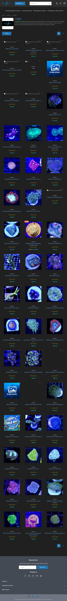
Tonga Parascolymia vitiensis (55, 308)
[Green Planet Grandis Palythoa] (33, 358)
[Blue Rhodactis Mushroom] (55, 423)
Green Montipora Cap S (33, 501)
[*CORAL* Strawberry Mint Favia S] (33, 165)
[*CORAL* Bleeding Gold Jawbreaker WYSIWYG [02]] (33, 230)
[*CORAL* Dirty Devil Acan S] (55, 262)
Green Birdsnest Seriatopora (33, 437)
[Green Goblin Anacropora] (12, 294)
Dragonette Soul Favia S (12, 469)
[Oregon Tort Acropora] (12, 423)
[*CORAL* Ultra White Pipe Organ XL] (33, 94)
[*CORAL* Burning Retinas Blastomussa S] (12, 197)
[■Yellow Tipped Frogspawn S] (55, 390)
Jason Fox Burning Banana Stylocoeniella (33, 534)
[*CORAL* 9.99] (33, 61)
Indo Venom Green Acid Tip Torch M (33, 341)
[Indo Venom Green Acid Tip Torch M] (33, 326)
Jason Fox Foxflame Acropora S (12, 147)
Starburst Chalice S (12, 501)
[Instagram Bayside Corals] (33, 575)
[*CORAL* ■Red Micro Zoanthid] (12, 42)
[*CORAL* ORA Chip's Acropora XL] (33, 197)
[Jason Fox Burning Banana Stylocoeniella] (33, 519)
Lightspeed (38, 599)
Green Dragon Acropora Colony (55, 50)
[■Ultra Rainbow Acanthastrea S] (55, 358)
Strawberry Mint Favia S (33, 179)
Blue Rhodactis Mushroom (55, 437)
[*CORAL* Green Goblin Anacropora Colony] (12, 62)
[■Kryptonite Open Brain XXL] (33, 390)
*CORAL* (15, 15)
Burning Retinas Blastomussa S (11, 211)
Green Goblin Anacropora (12, 308)
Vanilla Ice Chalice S (55, 469)
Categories (19, 3)
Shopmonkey (49, 599)
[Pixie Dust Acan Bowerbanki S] (55, 326)
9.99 (33, 68)
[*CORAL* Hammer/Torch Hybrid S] (12, 94)
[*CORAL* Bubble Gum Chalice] (33, 262)
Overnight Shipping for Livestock (13, 11)
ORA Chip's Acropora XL (33, 211)
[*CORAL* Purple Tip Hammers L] (55, 165)
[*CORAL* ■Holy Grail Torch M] (55, 69)
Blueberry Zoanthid (12, 372)
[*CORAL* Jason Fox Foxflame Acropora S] (12, 133)
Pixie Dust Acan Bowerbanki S (55, 340)
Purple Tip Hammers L (54, 179)
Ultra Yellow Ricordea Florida (12, 533)
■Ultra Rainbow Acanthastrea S (54, 372)
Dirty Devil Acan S (55, 276)
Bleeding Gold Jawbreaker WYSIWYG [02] (33, 244)
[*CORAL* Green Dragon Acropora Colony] (55, 42)
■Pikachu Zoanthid (12, 404)
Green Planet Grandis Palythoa (33, 372)
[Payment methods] (29, 596)
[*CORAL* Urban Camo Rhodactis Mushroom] (55, 133)
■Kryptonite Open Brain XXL (33, 404)
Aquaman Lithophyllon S (12, 243)
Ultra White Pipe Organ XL (33, 100)
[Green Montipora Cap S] (33, 487)
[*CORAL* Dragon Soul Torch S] (55, 101)
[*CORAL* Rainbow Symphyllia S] (55, 230)
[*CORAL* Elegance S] (33, 133)
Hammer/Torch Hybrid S (12, 100)
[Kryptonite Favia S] (33, 455)
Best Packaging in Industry (40, 11)
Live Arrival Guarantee (27, 11)
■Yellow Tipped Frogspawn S (54, 404)
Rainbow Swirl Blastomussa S (12, 340)
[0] (64, 3)
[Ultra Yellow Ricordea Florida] (12, 519)
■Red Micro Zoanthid (12, 49)
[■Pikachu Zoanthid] (12, 390)
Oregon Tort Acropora (11, 437)
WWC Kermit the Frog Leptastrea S (55, 534)
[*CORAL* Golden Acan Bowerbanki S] (55, 190)
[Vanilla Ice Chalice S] (55, 455)
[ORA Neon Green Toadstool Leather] (55, 487)
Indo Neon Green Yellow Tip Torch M (33, 51)
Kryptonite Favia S (33, 469)
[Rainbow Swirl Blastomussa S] (12, 326)
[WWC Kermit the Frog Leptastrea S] (55, 519)
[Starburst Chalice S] (12, 487)
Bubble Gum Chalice (33, 276)
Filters (7, 33)
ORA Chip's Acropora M (12, 276)
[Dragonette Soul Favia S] (12, 455)
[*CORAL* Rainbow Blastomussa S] (12, 165)
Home (3, 15)
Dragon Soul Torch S (55, 115)
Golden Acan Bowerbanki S (55, 197)
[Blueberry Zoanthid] (12, 358)
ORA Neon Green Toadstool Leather (55, 502)
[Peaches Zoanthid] (33, 294)
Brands (8, 15)
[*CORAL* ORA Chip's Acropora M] (12, 262)
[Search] (49, 3)
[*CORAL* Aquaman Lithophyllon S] (12, 230)
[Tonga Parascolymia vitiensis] (55, 294)
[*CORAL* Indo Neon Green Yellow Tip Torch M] (33, 42)
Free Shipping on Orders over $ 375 (55, 11)
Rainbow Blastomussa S (12, 179)
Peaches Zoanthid (33, 308)
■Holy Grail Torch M (55, 82)
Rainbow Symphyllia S (54, 243)
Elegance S (33, 147)
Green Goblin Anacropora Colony (12, 70)
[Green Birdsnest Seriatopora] (33, 423)
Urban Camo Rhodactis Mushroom (55, 147)
